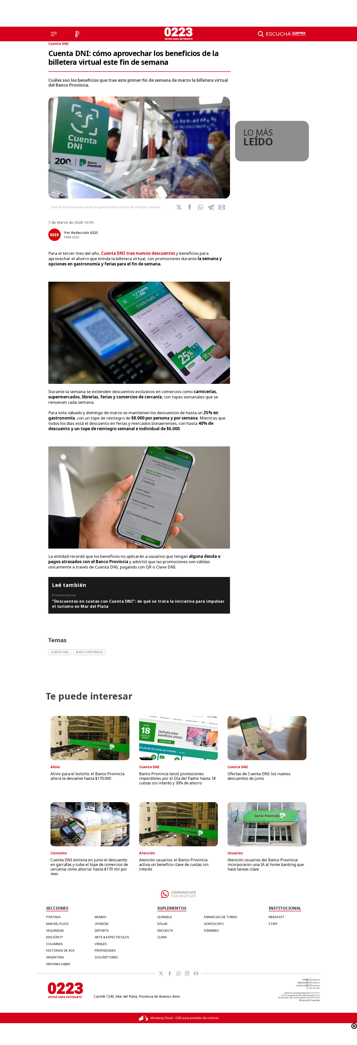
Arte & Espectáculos (112, 937)
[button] (200, 207)
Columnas (54, 944)
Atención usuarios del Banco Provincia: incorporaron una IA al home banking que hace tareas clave (266, 864)
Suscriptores (106, 957)
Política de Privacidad (309, 1000)
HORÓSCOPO (214, 924)
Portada (53, 917)
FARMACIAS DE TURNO (220, 917)
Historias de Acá (60, 950)
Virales (101, 944)
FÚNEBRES (211, 930)
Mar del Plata (57, 924)
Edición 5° (54, 937)
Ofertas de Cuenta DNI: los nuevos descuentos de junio (259, 776)
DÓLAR (162, 924)
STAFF (273, 924)
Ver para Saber (58, 964)
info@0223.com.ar (311, 979)
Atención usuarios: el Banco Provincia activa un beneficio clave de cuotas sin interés (173, 864)
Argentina (55, 957)
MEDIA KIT (276, 917)
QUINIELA (164, 917)
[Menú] (54, 34)
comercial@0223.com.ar (308, 985)
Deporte (102, 930)
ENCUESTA (165, 930)
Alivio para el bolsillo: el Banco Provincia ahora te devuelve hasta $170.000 (87, 776)
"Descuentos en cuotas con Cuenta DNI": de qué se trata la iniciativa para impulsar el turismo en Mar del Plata (138, 604)
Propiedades (105, 950)
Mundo (100, 917)
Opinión (101, 924)
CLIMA (162, 937)
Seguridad (55, 930)
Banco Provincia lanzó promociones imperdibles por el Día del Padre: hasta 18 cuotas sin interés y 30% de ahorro (177, 778)
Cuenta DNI (58, 43)
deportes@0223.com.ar (309, 982)
